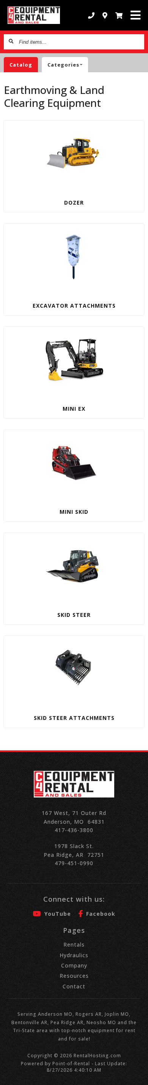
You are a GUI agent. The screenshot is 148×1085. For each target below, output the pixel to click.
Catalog (20, 64)
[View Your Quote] (119, 15)
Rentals (74, 944)
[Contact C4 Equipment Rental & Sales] (105, 15)
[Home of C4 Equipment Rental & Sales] (34, 15)
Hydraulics (74, 955)
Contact (74, 986)
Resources (74, 975)
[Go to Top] (137, 1074)
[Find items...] (11, 41)
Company (74, 965)
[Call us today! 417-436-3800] (91, 15)
